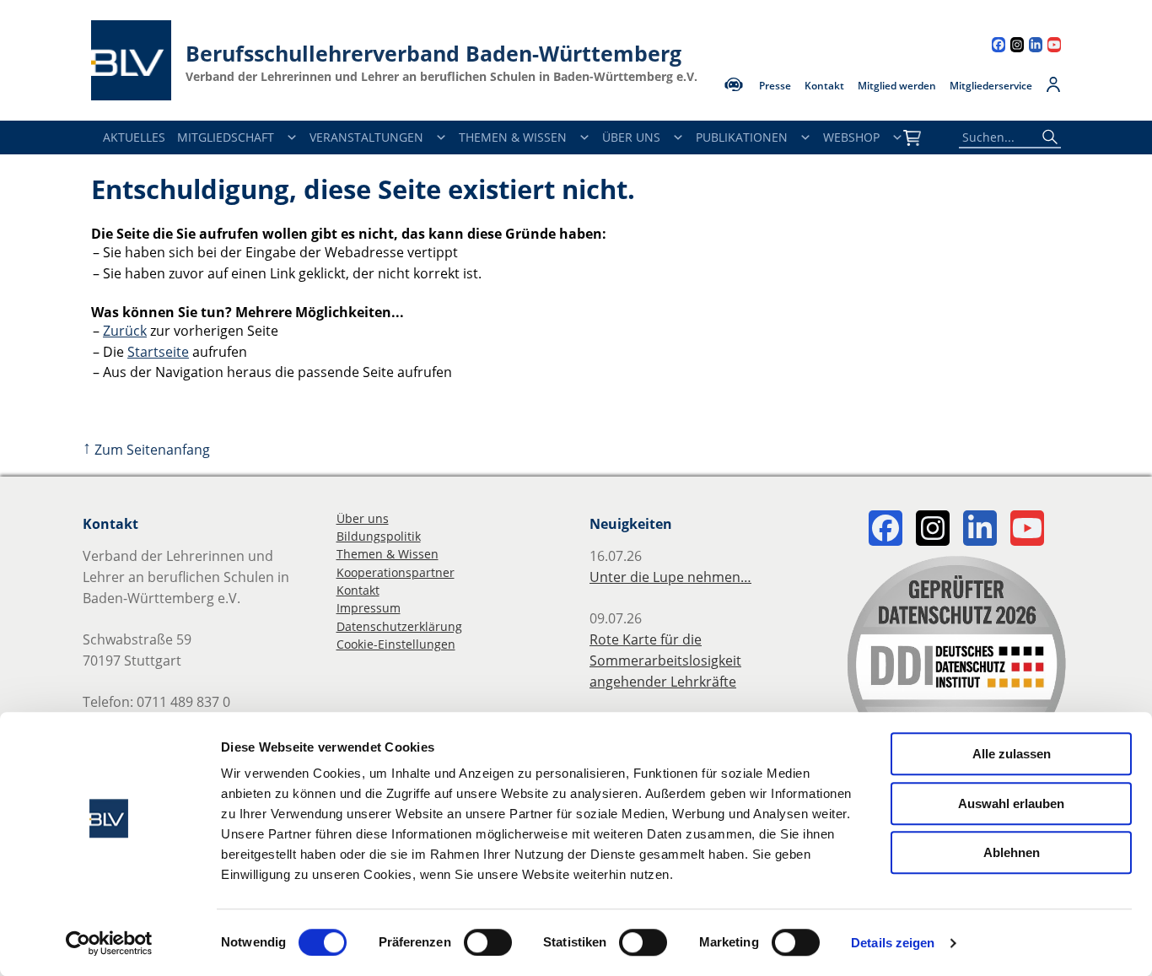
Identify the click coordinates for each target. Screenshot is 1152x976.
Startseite (158, 351)
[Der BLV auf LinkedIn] (1035, 47)
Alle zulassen (1011, 754)
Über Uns (631, 137)
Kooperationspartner (395, 572)
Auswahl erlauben (1011, 803)
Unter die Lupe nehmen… (670, 577)
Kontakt (824, 86)
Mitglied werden (897, 86)
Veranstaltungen (366, 137)
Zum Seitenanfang (146, 449)
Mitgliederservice (991, 86)
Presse (775, 86)
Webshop (851, 137)
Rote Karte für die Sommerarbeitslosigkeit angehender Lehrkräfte (665, 660)
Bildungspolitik (378, 536)
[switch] (488, 942)
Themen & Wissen (513, 137)
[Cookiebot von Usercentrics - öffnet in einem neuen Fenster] (109, 943)
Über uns (362, 518)
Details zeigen (892, 943)
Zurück (125, 330)
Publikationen (742, 137)
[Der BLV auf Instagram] (1017, 47)
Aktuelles (134, 137)
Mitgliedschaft (225, 137)
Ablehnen (1011, 852)
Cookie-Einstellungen (395, 644)
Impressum (368, 608)
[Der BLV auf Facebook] (998, 47)
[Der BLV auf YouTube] (1054, 47)
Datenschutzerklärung (399, 626)
